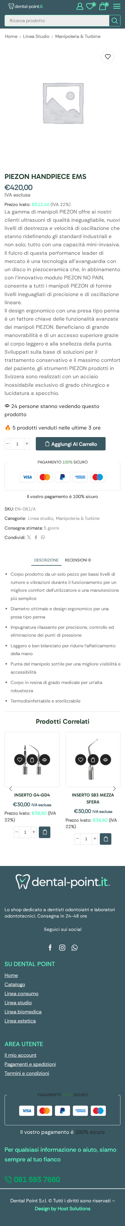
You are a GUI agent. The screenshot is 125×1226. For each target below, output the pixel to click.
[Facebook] (35, 537)
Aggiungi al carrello (74, 444)
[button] (79, 6)
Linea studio (36, 36)
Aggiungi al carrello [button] (32, 759)
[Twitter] (28, 537)
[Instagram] (62, 948)
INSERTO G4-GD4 (32, 795)
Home (11, 36)
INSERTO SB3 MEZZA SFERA (93, 798)
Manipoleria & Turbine (77, 36)
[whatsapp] (42, 537)
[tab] (46, 560)
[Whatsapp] (74, 948)
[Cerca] (114, 20)
